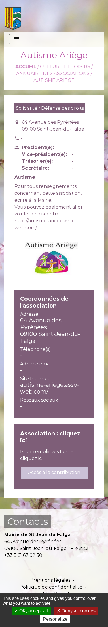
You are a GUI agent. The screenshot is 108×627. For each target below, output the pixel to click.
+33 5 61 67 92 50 (23, 555)
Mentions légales (50, 580)
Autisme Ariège (54, 80)
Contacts (27, 521)
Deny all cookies (78, 610)
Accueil (25, 66)
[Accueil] (13, 16)
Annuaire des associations (53, 73)
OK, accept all (33, 610)
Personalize (55, 619)
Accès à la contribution (54, 472)
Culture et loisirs (65, 66)
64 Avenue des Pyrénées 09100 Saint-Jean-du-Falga (53, 125)
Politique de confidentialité (51, 587)
